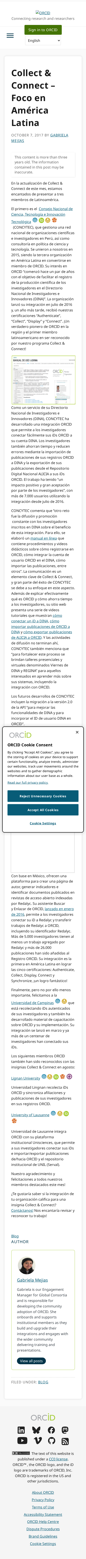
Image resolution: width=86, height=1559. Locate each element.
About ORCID (43, 1492)
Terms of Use (43, 1507)
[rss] (65, 1443)
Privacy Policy (43, 1499)
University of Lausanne (30, 1114)
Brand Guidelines (43, 1536)
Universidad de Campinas (32, 1002)
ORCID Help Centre (43, 1521)
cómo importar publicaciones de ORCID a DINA (40, 627)
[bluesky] (36, 1432)
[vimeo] (38, 1442)
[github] (51, 1442)
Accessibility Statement (43, 1514)
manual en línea (43, 538)
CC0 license (58, 1459)
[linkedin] (21, 1432)
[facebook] (51, 1432)
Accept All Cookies (43, 810)
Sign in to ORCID (43, 29)
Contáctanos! (22, 1210)
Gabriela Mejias (32, 1280)
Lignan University (25, 1078)
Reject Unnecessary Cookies (43, 796)
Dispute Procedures (43, 1529)
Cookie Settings (43, 1543)
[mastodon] (65, 1432)
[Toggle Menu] (10, 35)
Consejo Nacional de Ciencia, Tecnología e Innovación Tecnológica (42, 215)
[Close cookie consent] (77, 732)
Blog (15, 1236)
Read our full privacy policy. (27, 782)
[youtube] (22, 1442)
